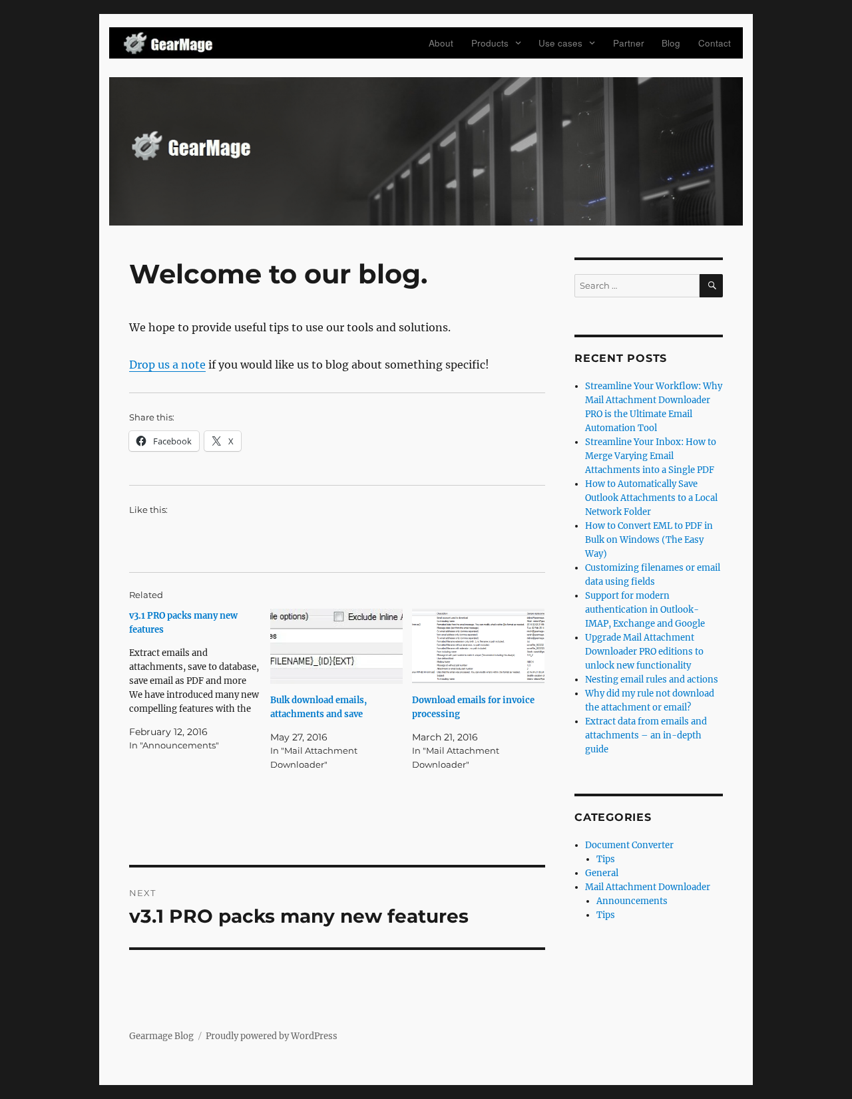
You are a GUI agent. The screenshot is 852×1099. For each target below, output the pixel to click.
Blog (671, 43)
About (441, 43)
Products (490, 43)
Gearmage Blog (161, 1036)
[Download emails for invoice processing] (478, 647)
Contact (714, 43)
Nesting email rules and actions (651, 679)
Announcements (632, 901)
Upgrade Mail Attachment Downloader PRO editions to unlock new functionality (644, 651)
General (601, 873)
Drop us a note (167, 364)
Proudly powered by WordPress (271, 1036)
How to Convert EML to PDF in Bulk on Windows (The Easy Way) (649, 539)
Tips (605, 859)
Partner (628, 43)
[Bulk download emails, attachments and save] (336, 647)
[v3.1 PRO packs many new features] (200, 680)
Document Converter (629, 845)
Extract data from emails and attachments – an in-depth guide (646, 735)
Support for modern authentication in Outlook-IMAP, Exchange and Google (645, 609)
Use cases (560, 43)
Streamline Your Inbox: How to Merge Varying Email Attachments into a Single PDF (650, 456)
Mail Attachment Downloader (647, 887)
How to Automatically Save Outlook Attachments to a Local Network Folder (651, 498)
